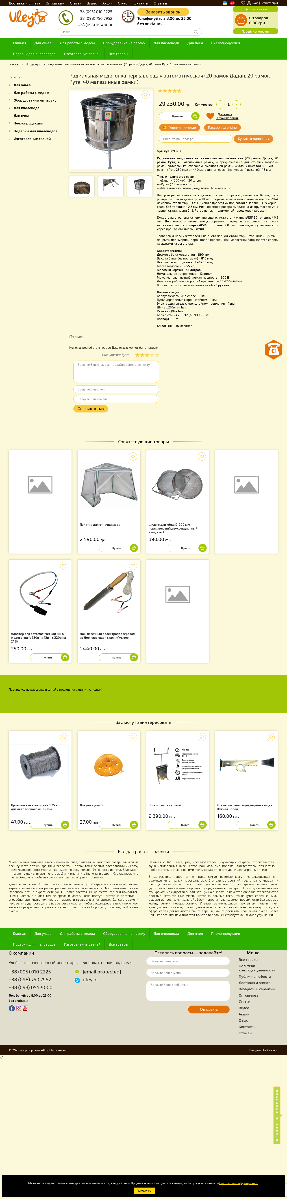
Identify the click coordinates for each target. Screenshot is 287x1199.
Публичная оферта (255, 976)
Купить (177, 116)
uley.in (90, 979)
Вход (255, 3)
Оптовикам (55, 3)
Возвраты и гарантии (257, 989)
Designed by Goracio (263, 1050)
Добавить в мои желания (227, 116)
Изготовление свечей (82, 53)
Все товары (118, 53)
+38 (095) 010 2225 (95, 11)
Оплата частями (182, 127)
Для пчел (195, 43)
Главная (19, 43)
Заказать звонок (163, 11)
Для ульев (43, 43)
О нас (122, 3)
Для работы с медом (77, 43)
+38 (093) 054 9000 (95, 24)
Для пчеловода (166, 43)
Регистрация (269, 3)
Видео (92, 3)
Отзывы (160, 3)
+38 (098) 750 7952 (95, 18)
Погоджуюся (144, 1190)
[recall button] (274, 349)
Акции (107, 3)
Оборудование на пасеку (124, 43)
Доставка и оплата (24, 3)
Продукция (33, 64)
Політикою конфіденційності (238, 1183)
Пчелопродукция (225, 43)
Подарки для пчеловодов (34, 53)
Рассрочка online (222, 127)
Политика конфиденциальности (257, 968)
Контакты (140, 3)
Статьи (75, 3)
